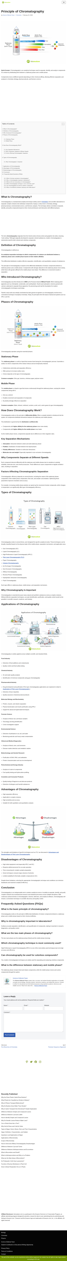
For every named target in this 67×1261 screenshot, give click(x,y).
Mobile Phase (9, 141)
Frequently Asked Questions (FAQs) (13, 174)
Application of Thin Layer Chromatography (16, 689)
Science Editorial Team (9, 15)
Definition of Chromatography (11, 131)
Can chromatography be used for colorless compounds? (19, 185)
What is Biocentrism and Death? (10, 1152)
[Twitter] (31, 1061)
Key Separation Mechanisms (13, 149)
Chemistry (18, 15)
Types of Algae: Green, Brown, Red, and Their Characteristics (19, 1129)
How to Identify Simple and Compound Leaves (14, 1117)
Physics (3, 1238)
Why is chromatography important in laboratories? (18, 180)
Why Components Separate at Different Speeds (17, 151)
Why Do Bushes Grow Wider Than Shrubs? (13, 1106)
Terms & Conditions (7, 1251)
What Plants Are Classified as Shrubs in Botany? (15, 1100)
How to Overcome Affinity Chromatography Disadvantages (18, 1143)
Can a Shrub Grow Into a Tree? (10, 1123)
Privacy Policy (5, 1248)
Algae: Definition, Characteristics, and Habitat (14, 1132)
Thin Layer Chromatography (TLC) (13, 557)
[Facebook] (35, 1061)
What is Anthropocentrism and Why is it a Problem (15, 1155)
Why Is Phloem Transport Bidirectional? (12, 1103)
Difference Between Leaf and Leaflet (11, 1114)
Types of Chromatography (10, 157)
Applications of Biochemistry (9, 1138)
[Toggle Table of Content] (62, 124)
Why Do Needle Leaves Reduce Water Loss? (14, 1120)
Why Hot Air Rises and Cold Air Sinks (12, 1126)
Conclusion (7, 172)
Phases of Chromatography (10, 134)
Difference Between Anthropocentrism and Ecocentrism (17, 1149)
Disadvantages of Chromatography (12, 170)
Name (6, 1005)
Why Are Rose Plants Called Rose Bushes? (14, 1097)
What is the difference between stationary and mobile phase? (20, 187)
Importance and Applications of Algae (12, 1135)
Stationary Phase (10, 139)
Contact (3, 1254)
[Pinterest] (26, 1061)
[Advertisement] (33, 102)
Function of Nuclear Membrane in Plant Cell (14, 1164)
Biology (3, 1232)
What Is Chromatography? (10, 129)
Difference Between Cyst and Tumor (11, 1146)
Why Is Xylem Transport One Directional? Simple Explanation (19, 1109)
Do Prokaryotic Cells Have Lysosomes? (12, 1161)
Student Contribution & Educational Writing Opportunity (17, 1244)
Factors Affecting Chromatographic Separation (17, 153)
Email (26, 1005)
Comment (7, 1012)
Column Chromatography (11, 563)
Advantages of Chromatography (11, 168)
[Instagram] (40, 1061)
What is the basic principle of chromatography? (17, 178)
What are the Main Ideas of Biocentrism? (13, 1158)
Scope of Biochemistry (7, 1140)
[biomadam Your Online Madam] (6, 2)
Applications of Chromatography (11, 166)
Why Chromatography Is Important (14, 161)
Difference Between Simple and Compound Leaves (16, 1111)
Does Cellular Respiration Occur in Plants (13, 1167)
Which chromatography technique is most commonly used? (20, 183)
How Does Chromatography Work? (12, 145)
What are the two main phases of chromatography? (18, 182)
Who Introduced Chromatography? (12, 133)
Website (46, 1005)
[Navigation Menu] (64, 2)
